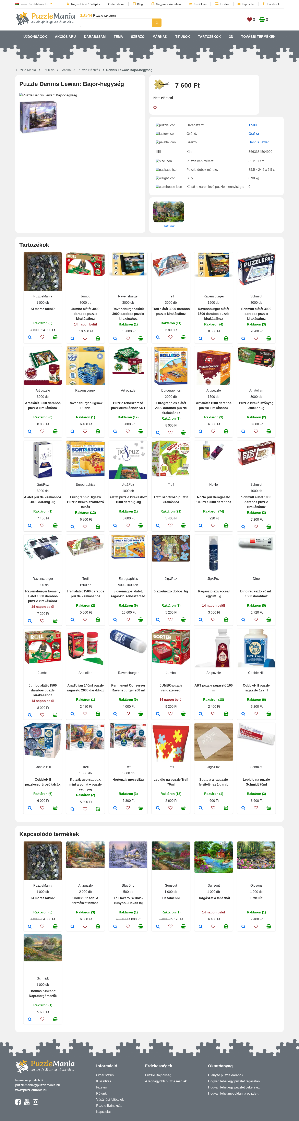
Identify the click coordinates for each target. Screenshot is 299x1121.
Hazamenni (171, 898)
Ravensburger (128, 296)
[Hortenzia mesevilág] (115, 808)
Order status (116, 4)
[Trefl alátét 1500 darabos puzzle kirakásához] (72, 620)
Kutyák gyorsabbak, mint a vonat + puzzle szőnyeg (85, 784)
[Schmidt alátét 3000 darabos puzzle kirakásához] (243, 339)
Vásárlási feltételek (110, 1099)
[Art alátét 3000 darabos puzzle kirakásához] (30, 431)
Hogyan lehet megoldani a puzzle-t (233, 1093)
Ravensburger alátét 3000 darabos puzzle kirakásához (128, 313)
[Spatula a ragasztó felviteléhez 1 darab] (201, 808)
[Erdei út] (243, 926)
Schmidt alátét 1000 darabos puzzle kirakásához (256, 502)
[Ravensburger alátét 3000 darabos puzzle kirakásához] (115, 339)
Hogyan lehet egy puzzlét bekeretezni (235, 1087)
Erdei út (256, 898)
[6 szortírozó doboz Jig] (158, 620)
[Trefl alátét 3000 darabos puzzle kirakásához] (158, 337)
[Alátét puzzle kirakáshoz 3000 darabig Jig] (30, 526)
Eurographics (171, 390)
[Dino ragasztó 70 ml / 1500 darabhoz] (243, 620)
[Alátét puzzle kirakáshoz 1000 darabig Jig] (115, 526)
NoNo (213, 484)
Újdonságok (35, 36)
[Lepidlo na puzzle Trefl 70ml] (158, 808)
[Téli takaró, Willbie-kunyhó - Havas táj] (115, 926)
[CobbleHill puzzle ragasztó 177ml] (243, 714)
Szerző (137, 36)
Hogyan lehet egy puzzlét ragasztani (234, 1081)
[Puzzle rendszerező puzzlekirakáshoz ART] (115, 431)
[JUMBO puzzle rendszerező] (158, 714)
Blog (140, 4)
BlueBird (128, 885)
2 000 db (85, 892)
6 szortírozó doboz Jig (171, 591)
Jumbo (85, 296)
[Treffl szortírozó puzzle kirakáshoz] (158, 526)
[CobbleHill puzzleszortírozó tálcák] (30, 808)
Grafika (65, 70)
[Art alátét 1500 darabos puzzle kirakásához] (201, 431)
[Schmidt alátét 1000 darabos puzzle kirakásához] (243, 527)
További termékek (258, 36)
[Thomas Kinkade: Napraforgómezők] (30, 1019)
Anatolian (256, 390)
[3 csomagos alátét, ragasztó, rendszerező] (115, 620)
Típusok (182, 36)
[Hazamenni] (158, 926)
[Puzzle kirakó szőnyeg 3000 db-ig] (243, 431)
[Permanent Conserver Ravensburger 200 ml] (115, 714)
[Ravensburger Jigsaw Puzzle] (72, 431)
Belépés (94, 4)
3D (231, 36)
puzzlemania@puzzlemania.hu (37, 1085)
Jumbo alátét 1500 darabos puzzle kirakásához (43, 690)
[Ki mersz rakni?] (30, 337)
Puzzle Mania (26, 70)
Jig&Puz (43, 484)
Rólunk (101, 1093)
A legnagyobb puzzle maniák (166, 1081)
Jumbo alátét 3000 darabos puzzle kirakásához (85, 313)
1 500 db (48, 70)
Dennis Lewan (259, 142)
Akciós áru (65, 36)
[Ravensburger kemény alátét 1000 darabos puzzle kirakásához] (30, 621)
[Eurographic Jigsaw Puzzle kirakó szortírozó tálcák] (72, 527)
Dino (256, 578)
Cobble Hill (256, 673)
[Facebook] (18, 1103)
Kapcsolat (248, 4)
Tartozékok (209, 36)
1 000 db (42, 302)
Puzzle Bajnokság (109, 1105)
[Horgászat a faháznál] (201, 926)
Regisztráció (79, 4)
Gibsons (256, 885)
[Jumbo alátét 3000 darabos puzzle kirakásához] (72, 339)
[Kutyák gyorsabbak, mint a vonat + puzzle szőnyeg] (72, 809)
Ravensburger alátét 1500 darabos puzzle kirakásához (213, 313)
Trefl (171, 296)
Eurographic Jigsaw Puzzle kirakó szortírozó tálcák (85, 502)
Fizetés (224, 4)
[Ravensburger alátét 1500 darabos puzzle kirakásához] (201, 339)
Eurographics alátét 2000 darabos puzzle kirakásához (171, 408)
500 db (128, 892)
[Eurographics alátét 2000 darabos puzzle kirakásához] (158, 433)
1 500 (253, 125)
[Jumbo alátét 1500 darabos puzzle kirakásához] (30, 715)
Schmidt (256, 296)
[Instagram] (35, 1103)
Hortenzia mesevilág (128, 779)
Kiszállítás (200, 4)
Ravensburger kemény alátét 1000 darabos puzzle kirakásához (42, 596)
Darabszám (95, 36)
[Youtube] (26, 1103)
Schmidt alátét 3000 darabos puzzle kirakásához (256, 313)
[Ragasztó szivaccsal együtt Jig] (201, 620)
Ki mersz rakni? (43, 309)
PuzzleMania (42, 296)
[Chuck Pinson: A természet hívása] (72, 926)
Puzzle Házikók (88, 70)
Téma (118, 36)
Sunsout (171, 885)
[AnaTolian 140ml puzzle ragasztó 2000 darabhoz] (72, 714)
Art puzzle (43, 390)
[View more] (85, 275)
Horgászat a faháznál (214, 898)
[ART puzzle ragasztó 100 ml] (201, 714)
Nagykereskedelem (168, 4)
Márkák (160, 36)
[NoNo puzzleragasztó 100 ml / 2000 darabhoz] (201, 526)
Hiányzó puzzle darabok (225, 1075)
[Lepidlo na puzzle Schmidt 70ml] (243, 808)
